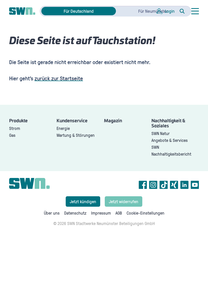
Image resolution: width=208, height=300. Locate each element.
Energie (63, 128)
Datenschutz (75, 213)
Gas (12, 135)
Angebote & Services (169, 140)
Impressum (101, 213)
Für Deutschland (79, 11)
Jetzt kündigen (83, 201)
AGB (118, 213)
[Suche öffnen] (182, 11)
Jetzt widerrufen (123, 201)
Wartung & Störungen (76, 135)
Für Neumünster (153, 11)
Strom (14, 128)
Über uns (52, 213)
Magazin (113, 121)
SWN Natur (160, 133)
